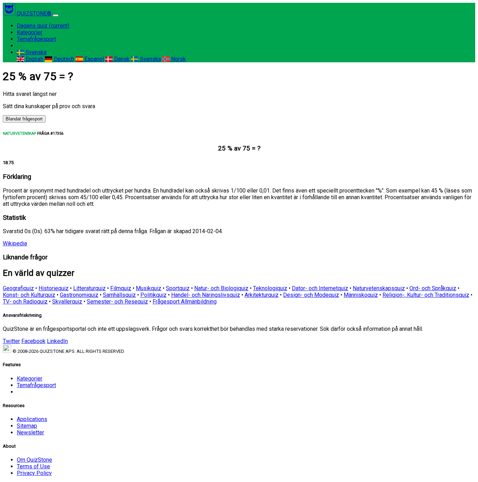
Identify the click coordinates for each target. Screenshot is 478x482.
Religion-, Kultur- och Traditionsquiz (425, 295)
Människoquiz (361, 295)
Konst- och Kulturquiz (29, 295)
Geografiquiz (18, 288)
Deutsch (63, 59)
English (33, 59)
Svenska (35, 52)
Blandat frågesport (24, 118)
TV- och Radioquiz (25, 301)
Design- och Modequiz (311, 295)
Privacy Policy (34, 473)
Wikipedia (15, 243)
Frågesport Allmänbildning (185, 301)
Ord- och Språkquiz (432, 288)
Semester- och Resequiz (117, 301)
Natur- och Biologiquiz (221, 288)
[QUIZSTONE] (10, 13)
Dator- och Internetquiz (320, 288)
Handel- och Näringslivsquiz (205, 295)
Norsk (178, 59)
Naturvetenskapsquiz (379, 288)
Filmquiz (120, 288)
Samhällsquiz (119, 295)
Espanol (93, 59)
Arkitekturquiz (262, 295)
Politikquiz (153, 295)
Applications (32, 419)
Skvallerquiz (67, 301)
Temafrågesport (36, 39)
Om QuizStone (34, 459)
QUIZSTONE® (34, 13)
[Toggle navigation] (55, 15)
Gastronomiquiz (79, 295)
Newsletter (30, 432)
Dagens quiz (43, 25)
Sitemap (27, 425)
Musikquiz (148, 288)
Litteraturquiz (89, 288)
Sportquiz (178, 288)
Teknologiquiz (270, 288)
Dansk (121, 59)
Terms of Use (33, 466)
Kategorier (29, 32)
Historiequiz (53, 288)
